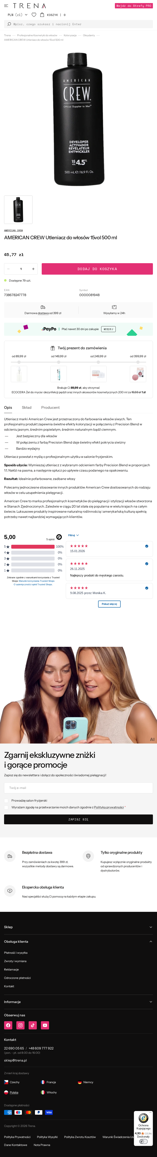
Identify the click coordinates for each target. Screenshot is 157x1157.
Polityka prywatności (17, 1137)
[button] (6, 5)
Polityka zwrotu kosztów (80, 1137)
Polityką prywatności (109, 807)
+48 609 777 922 (41, 1048)
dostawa (43, 313)
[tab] (8, 407)
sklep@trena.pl (15, 1060)
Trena (7, 35)
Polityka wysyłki (47, 1137)
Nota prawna (42, 1145)
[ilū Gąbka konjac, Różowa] (138, 374)
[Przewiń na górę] (151, 1151)
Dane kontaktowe (15, 1145)
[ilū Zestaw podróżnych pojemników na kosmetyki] (98, 374)
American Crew (13, 230)
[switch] (143, 1141)
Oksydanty (89, 35)
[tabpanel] (78, 468)
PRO (134, 5)
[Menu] (150, 1113)
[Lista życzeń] (34, 14)
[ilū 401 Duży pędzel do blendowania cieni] (58, 374)
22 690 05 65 (14, 1048)
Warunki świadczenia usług (120, 1137)
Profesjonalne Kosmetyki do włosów (37, 35)
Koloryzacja (70, 35)
